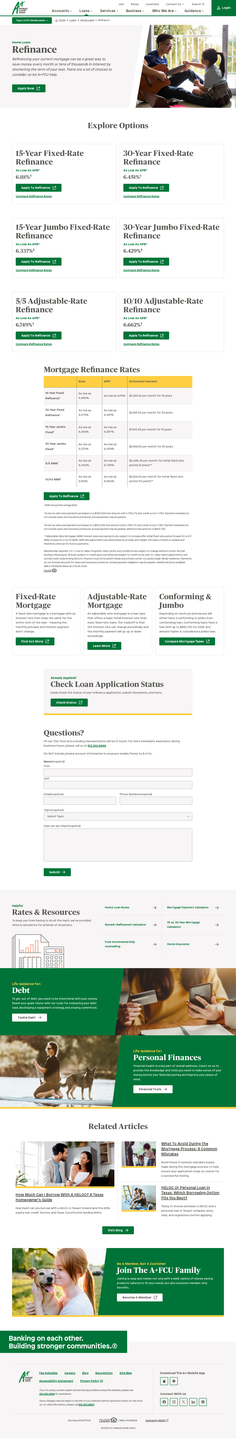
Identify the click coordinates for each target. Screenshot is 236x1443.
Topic (54, 810)
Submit (54, 872)
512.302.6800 (47, 1394)
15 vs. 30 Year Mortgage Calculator (183, 925)
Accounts (60, 11)
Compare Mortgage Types (181, 641)
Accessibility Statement (56, 1381)
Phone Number (136, 794)
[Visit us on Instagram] (174, 1402)
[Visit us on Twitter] (183, 1402)
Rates (135, 4)
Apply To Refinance (33, 188)
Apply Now (23, 88)
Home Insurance (178, 944)
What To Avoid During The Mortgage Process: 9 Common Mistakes (189, 1149)
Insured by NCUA (155, 1420)
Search (197, 4)
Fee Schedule (48, 1373)
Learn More (98, 646)
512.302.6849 (97, 745)
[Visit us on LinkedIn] (193, 1402)
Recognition (104, 1373)
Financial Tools (150, 1089)
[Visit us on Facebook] (164, 1402)
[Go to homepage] (19, 8)
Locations (152, 4)
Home (62, 20)
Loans (84, 11)
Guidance (193, 11)
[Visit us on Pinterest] (203, 1402)
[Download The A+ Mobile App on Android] (174, 1381)
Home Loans (87, 20)
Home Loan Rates (117, 907)
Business (134, 11)
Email (54, 794)
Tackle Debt (27, 1017)
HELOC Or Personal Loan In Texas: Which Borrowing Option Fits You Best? (190, 1193)
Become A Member (134, 1297)
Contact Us (173, 4)
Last (46, 778)
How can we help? (62, 826)
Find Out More (29, 641)
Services (107, 11)
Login (226, 8)
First (47, 766)
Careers (69, 1373)
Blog (85, 1373)
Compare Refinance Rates (34, 196)
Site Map (126, 1373)
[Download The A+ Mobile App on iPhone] (164, 1381)
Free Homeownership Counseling (120, 944)
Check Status (64, 702)
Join (121, 4)
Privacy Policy (89, 1381)
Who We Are (163, 11)
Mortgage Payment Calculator (188, 907)
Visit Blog (115, 1230)
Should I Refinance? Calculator (125, 924)
